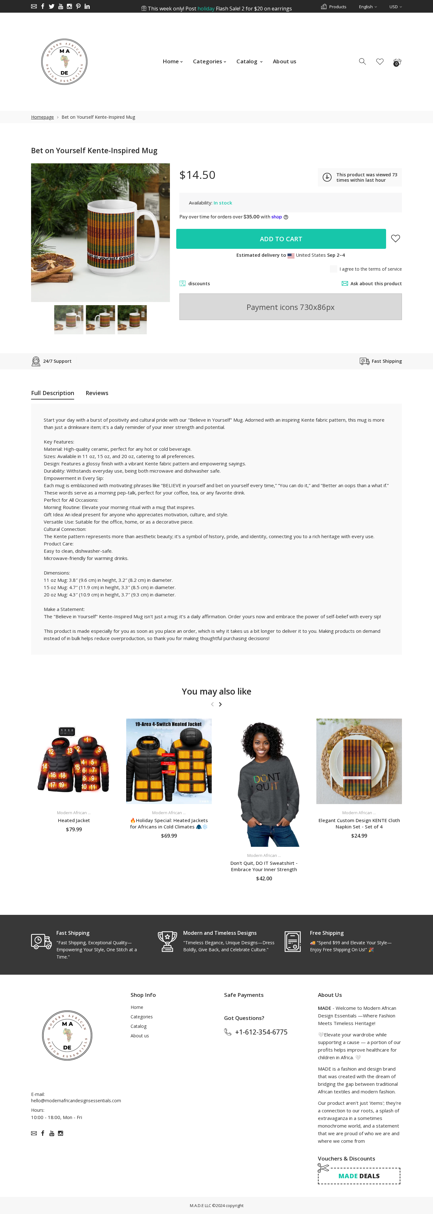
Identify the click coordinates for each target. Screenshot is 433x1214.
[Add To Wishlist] (396, 238)
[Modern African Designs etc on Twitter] (51, 6)
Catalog (138, 1026)
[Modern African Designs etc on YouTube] (60, 6)
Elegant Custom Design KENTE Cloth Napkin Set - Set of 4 (359, 823)
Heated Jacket (74, 820)
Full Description (52, 393)
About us (140, 1036)
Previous (42, 233)
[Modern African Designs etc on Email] (33, 6)
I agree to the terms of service (370, 269)
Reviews (97, 393)
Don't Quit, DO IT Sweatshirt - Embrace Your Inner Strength (264, 866)
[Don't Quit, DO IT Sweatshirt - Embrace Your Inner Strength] (264, 783)
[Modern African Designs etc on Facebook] (42, 6)
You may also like (216, 691)
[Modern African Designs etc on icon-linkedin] (87, 6)
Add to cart (281, 239)
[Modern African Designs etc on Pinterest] (78, 6)
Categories (142, 1017)
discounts (199, 283)
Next (159, 233)
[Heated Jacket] (74, 761)
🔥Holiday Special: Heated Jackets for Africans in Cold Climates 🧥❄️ (169, 823)
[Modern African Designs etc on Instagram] (69, 6)
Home (137, 1007)
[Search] (363, 62)
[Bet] (69, 319)
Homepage (42, 117)
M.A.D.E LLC (200, 1205)
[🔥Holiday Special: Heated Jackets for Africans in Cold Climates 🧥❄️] (169, 761)
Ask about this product (376, 283)
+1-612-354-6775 (261, 1032)
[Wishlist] (380, 62)
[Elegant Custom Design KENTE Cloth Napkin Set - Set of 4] (359, 761)
